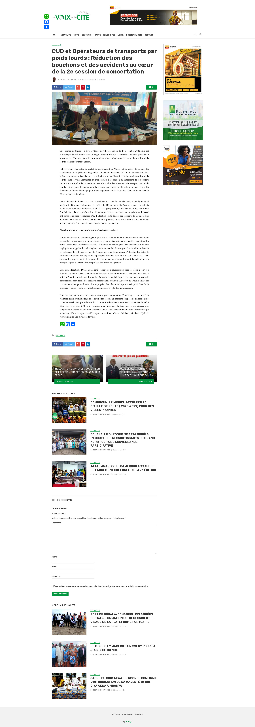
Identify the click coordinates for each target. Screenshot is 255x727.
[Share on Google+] (78, 87)
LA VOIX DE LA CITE (68, 79)
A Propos (127, 714)
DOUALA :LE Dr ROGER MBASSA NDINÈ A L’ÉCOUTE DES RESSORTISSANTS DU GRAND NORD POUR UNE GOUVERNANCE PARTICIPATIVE (122, 440)
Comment (56, 523)
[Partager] (46, 27)
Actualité (66, 35)
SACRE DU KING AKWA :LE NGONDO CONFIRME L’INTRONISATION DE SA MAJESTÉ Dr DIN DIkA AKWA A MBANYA (123, 681)
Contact (149, 35)
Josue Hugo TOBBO (101, 414)
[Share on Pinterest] (83, 87)
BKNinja (129, 722)
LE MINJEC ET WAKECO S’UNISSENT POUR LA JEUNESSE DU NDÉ (122, 648)
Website (56, 576)
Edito (76, 35)
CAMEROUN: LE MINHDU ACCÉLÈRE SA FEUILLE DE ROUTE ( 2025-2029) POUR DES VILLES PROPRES (122, 406)
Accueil (116, 714)
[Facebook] (46, 21)
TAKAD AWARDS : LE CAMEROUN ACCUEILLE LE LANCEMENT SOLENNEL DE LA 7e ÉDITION (123, 468)
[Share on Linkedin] (88, 87)
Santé (98, 35)
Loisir (121, 35)
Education (87, 35)
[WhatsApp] (46, 16)
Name (55, 557)
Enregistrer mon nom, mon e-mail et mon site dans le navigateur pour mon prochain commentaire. (101, 586)
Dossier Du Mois (134, 35)
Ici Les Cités (109, 35)
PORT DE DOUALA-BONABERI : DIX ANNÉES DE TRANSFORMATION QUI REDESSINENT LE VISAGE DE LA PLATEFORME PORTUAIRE (122, 618)
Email (55, 566)
